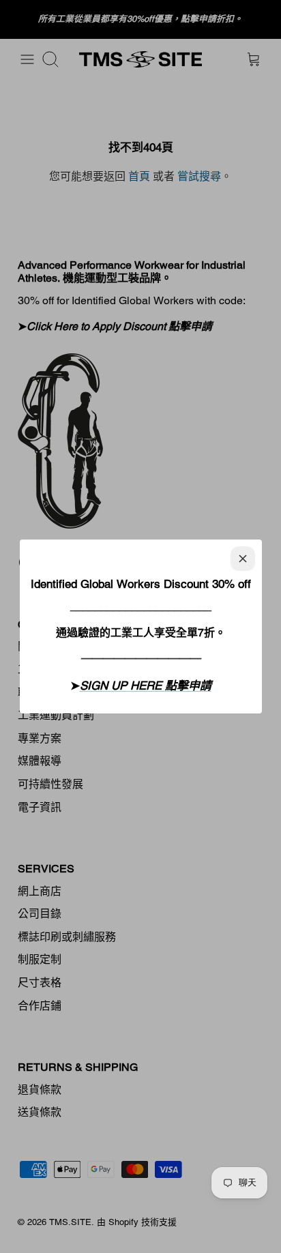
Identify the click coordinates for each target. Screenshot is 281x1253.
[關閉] (243, 558)
